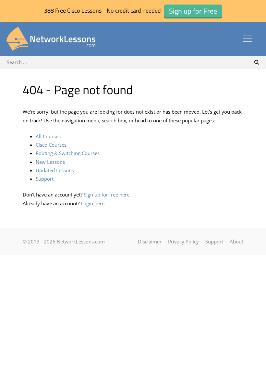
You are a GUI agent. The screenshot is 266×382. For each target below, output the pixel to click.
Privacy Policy (183, 241)
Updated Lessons (55, 170)
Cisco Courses (51, 144)
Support (45, 178)
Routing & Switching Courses (68, 153)
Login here (92, 203)
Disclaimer (150, 241)
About (236, 241)
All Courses (48, 136)
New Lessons (50, 162)
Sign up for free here (106, 194)
